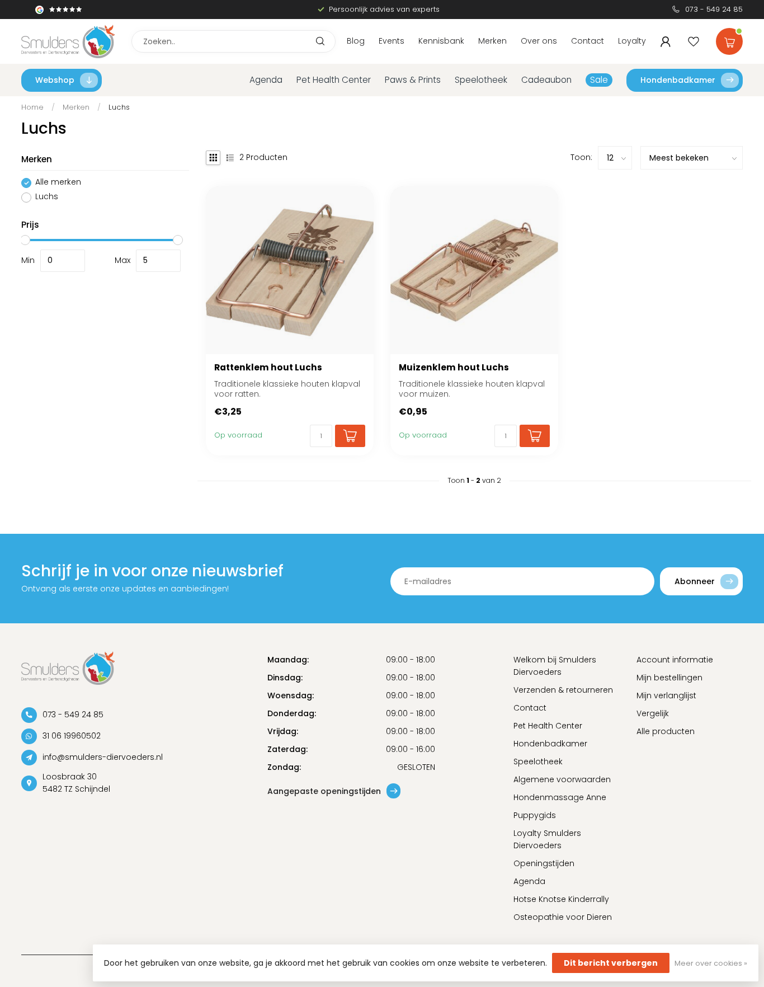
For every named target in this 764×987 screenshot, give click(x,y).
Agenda (265, 80)
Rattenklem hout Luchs (268, 368)
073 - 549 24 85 (714, 9)
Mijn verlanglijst (666, 695)
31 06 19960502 (72, 735)
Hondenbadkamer (677, 80)
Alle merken (58, 182)
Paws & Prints (413, 80)
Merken (492, 40)
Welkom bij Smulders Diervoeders (554, 666)
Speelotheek (481, 80)
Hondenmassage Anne (559, 797)
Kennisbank (441, 40)
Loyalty (632, 40)
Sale (599, 80)
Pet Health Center (333, 80)
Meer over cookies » (711, 963)
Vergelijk (652, 713)
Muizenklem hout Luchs (454, 368)
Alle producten (665, 731)
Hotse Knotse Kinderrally (561, 899)
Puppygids (534, 815)
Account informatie (674, 659)
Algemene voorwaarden (562, 779)
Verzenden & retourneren (563, 689)
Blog (356, 40)
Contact (587, 40)
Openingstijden (543, 863)
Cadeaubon (546, 80)
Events (391, 40)
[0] (729, 39)
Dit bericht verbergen (611, 963)
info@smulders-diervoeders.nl (103, 757)
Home (32, 107)
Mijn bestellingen (669, 677)
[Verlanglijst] (693, 41)
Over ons (539, 40)
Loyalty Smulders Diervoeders (547, 839)
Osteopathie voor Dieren (562, 917)
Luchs (119, 107)
